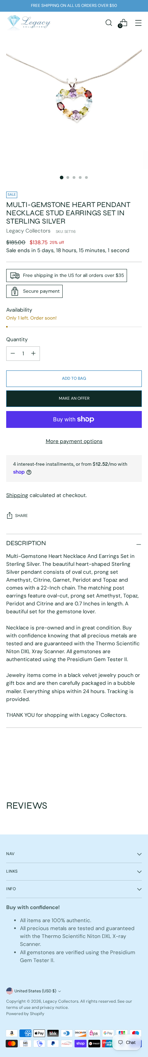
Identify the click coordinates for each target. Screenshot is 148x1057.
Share (21, 515)
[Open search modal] (109, 22)
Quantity (17, 339)
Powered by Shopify (25, 1013)
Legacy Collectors (28, 230)
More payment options (74, 441)
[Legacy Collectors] (28, 22)
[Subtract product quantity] (33, 353)
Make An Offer (74, 398)
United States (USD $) (35, 991)
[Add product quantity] (13, 353)
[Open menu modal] (138, 22)
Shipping (17, 495)
